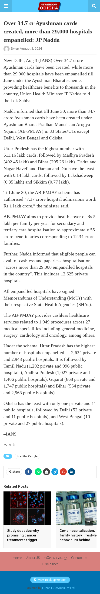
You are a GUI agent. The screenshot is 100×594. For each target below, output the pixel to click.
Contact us (79, 558)
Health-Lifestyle (27, 456)
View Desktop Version (51, 579)
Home (17, 558)
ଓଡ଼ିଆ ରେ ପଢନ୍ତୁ (55, 558)
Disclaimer (50, 564)
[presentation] (89, 522)
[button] (6, 6)
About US (33, 558)
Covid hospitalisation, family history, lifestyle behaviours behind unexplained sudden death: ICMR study (78, 540)
